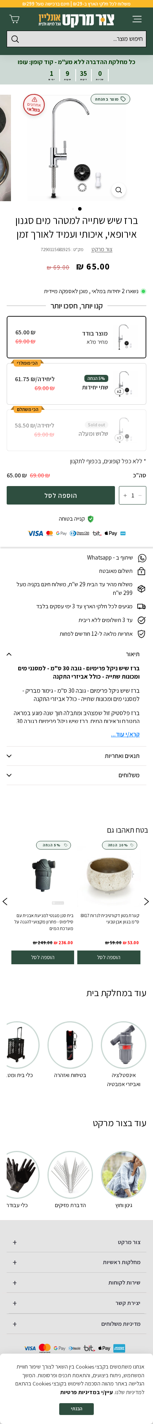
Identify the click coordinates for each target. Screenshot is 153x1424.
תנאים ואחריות (122, 756)
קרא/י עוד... (125, 734)
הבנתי (76, 1408)
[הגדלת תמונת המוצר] (118, 190)
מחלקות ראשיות (121, 1262)
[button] (80, 209)
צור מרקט (102, 249)
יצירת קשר (127, 1303)
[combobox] (76, 39)
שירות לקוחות (124, 1282)
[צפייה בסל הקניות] (14, 19)
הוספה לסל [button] (108, 957)
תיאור (133, 654)
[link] (108, 902)
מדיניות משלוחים (120, 1323)
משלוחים (129, 775)
